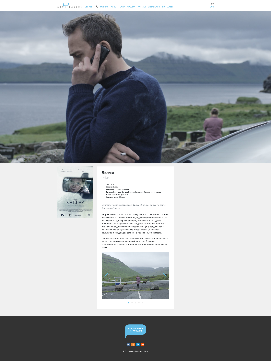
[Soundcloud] (143, 345)
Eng (212, 7)
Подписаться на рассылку (135, 329)
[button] (128, 302)
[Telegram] (138, 345)
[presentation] (106, 276)
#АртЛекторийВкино (148, 7)
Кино (113, 7)
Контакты (167, 7)
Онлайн (89, 7)
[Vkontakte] (128, 345)
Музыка (131, 7)
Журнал (104, 7)
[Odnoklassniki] (133, 345)
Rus (212, 4)
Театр (122, 7)
